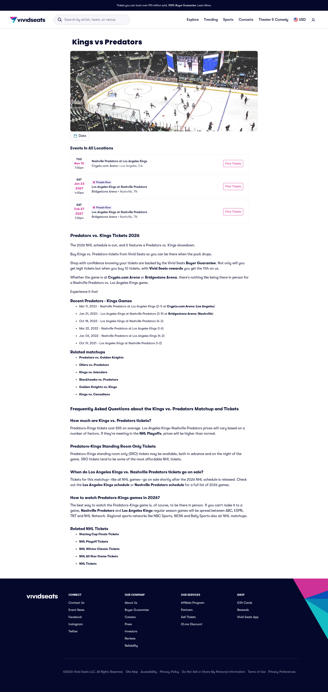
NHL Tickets (88, 563)
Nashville (205, 313)
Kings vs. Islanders (93, 372)
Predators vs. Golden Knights (101, 357)
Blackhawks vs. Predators (98, 379)
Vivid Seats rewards (166, 268)
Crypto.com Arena (124, 277)
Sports (228, 20)
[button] (79, 135)
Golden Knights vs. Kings (98, 387)
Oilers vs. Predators (94, 365)
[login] (313, 20)
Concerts (246, 20)
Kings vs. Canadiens (94, 394)
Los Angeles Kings (137, 511)
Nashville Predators (97, 511)
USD (302, 20)
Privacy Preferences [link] (281, 671)
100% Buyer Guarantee (182, 5)
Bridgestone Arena (161, 277)
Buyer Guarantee (201, 263)
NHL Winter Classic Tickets (99, 549)
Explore (193, 20)
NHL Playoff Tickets (93, 541)
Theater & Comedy (273, 20)
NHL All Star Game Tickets (98, 556)
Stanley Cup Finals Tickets (99, 534)
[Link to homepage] (29, 19)
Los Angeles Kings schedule (106, 485)
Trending (211, 20)
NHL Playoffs (150, 434)
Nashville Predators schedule (159, 485)
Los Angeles (205, 306)
